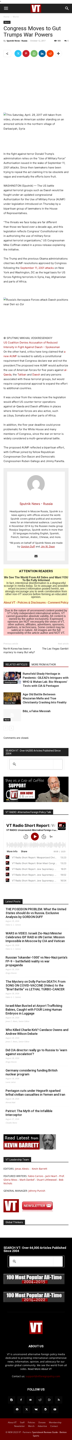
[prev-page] (5, 728)
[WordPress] (45, 1409)
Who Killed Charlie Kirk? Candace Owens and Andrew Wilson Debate (37, 1031)
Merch (31, 1426)
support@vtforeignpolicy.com (43, 1376)
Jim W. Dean (48, 546)
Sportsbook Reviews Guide (45, 1432)
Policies (31, 1422)
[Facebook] (20, 1399)
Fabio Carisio (35, 1176)
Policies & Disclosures (32, 602)
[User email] (36, 556)
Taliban (22, 374)
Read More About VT (40, 1369)
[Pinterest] (26, 53)
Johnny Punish (36, 1190)
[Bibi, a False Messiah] (12, 715)
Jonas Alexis (22, 1168)
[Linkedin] (42, 53)
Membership (55, 1422)
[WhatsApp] (34, 53)
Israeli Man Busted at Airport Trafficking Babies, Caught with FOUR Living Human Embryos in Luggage (34, 1009)
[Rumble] (49, 1399)
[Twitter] (18, 53)
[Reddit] (39, 1399)
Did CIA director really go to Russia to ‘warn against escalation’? (36, 1052)
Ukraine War (10, 703)
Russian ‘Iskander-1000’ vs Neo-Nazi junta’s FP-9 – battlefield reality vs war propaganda (36, 961)
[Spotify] (17, 1409)
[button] (6, 8)
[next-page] (11, 728)
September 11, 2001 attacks (37, 267)
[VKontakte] (36, 1409)
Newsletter (19, 1426)
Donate (42, 1422)
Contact (54, 1426)
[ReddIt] (50, 53)
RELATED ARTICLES (16, 664)
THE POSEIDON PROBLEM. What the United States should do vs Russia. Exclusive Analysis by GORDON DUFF (36, 913)
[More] (58, 53)
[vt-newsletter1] (29, 1211)
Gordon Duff (28, 546)
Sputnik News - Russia (17, 40)
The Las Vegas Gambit (55, 648)
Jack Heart (51, 1176)
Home (6, 16)
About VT (9, 602)
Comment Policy (58, 602)
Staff (22, 1422)
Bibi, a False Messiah (37, 711)
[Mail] (30, 1399)
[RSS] (58, 1399)
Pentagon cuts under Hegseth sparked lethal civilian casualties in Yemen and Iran (35, 1092)
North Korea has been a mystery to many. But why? (19, 650)
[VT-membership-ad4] (36, 801)
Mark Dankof (27, 1179)
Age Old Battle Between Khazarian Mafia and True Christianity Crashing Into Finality (44, 698)
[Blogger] (11, 1399)
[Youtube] (54, 1409)
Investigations (10, 682)
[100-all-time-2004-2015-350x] (34, 1283)
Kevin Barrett (39, 1168)
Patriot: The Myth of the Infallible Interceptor (29, 1113)
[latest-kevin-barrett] (29, 1148)
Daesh (36, 374)
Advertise (42, 1426)
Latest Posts (13, 901)
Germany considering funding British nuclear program (31, 1072)
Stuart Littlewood (47, 1179)
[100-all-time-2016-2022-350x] (34, 1301)
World (16, 16)
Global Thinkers (14, 1222)
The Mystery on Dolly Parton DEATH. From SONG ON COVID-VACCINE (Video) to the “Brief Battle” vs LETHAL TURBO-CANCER (36, 985)
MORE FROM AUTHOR (44, 664)
